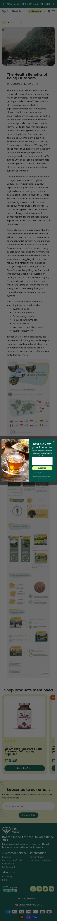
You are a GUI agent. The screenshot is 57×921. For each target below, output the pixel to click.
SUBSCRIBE (42, 468)
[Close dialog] (54, 441)
